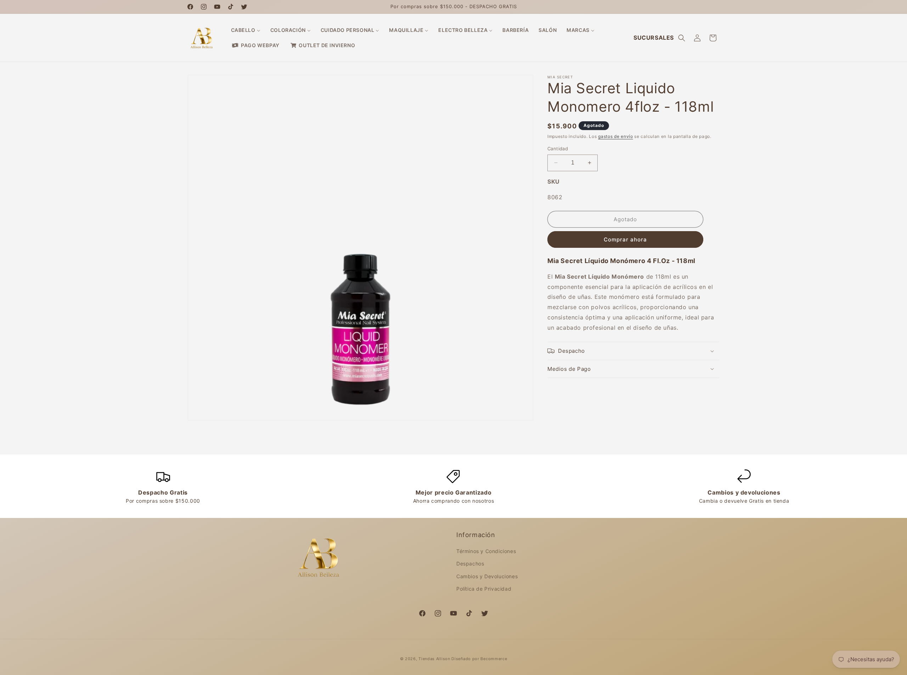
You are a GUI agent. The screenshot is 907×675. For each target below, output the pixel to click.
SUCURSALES (653, 37)
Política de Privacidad (483, 589)
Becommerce (493, 658)
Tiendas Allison (434, 658)
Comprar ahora (625, 239)
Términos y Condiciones (486, 551)
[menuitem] (245, 30)
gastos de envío (615, 136)
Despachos (470, 563)
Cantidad (557, 148)
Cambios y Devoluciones (487, 576)
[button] (681, 38)
